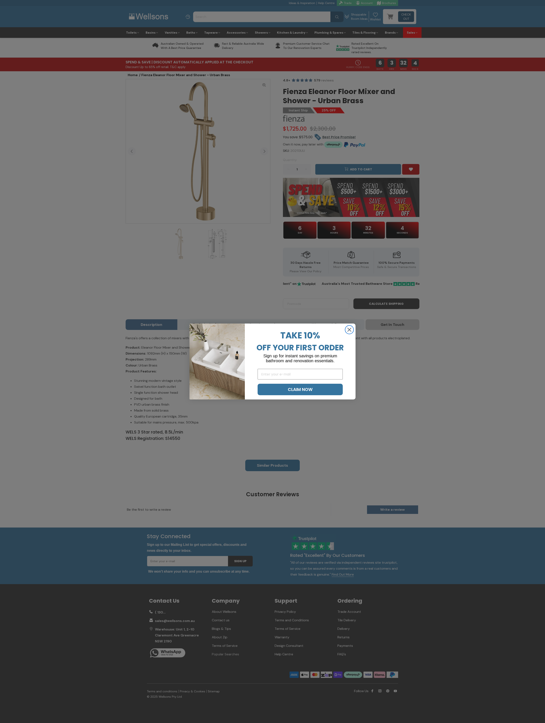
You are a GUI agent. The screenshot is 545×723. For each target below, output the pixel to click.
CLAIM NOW (300, 389)
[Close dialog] (349, 329)
